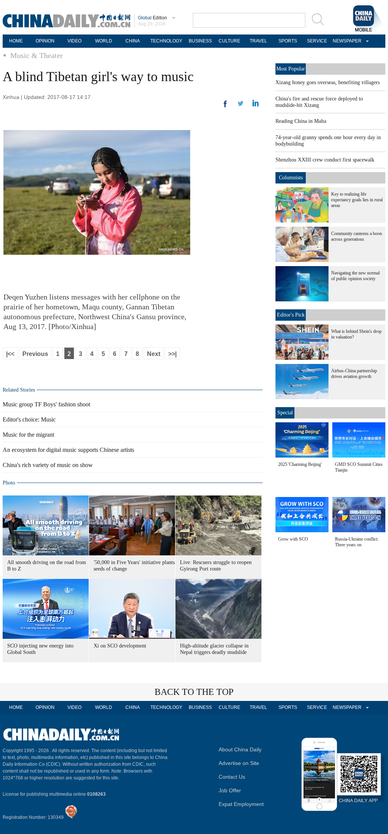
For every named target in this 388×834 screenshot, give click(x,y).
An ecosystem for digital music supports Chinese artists (68, 450)
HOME (16, 41)
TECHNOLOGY (166, 41)
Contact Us (232, 777)
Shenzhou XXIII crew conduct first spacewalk (324, 160)
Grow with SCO (293, 539)
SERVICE (317, 41)
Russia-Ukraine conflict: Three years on (357, 541)
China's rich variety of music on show (48, 465)
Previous (35, 354)
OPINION (45, 41)
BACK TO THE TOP (194, 692)
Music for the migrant (28, 434)
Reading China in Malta (300, 121)
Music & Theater (36, 55)
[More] (225, 107)
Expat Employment (241, 804)
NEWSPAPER (346, 41)
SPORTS (287, 41)
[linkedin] (240, 105)
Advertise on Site (239, 763)
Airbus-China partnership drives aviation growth (354, 373)
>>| (172, 354)
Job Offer (230, 790)
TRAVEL (258, 41)
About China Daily (240, 749)
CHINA (132, 41)
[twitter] (255, 105)
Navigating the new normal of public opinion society (355, 275)
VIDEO (74, 41)
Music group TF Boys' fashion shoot (46, 404)
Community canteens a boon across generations (356, 236)
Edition (152, 17)
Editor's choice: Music (29, 419)
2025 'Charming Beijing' (300, 464)
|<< (10, 354)
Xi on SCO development (120, 646)
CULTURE (229, 41)
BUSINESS (200, 41)
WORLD (103, 41)
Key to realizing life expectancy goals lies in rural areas (357, 199)
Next (153, 354)
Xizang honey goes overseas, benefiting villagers (327, 82)
